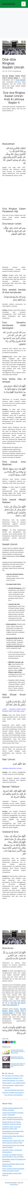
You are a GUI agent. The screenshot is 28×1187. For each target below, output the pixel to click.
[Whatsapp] (14, 1042)
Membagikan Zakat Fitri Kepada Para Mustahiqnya (17, 1057)
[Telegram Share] (11, 1042)
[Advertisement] (14, 23)
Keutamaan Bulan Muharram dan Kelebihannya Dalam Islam (18, 1065)
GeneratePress (14, 1184)
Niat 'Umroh (6, 1087)
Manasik (10, 1073)
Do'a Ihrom (7, 1075)
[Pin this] (9, 1042)
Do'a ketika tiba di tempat (10, 1078)
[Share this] (3, 1042)
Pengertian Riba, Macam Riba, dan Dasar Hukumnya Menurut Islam (18, 1051)
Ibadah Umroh (18, 1085)
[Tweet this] (6, 1042)
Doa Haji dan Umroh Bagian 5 (13, 1095)
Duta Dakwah (8, 4)
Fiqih (5, 1073)
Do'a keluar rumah (17, 1075)
